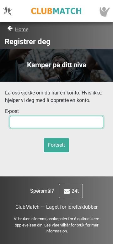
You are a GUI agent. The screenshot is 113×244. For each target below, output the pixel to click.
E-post (12, 111)
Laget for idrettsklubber (72, 207)
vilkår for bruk (72, 225)
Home (21, 30)
